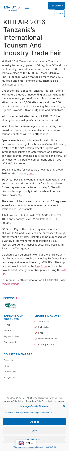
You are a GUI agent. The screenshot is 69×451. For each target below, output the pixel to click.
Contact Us (51, 447)
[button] (64, 406)
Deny (34, 430)
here (31, 173)
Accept (34, 421)
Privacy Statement (35, 447)
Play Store (41, 266)
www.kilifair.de (10, 283)
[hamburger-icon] (27, 8)
